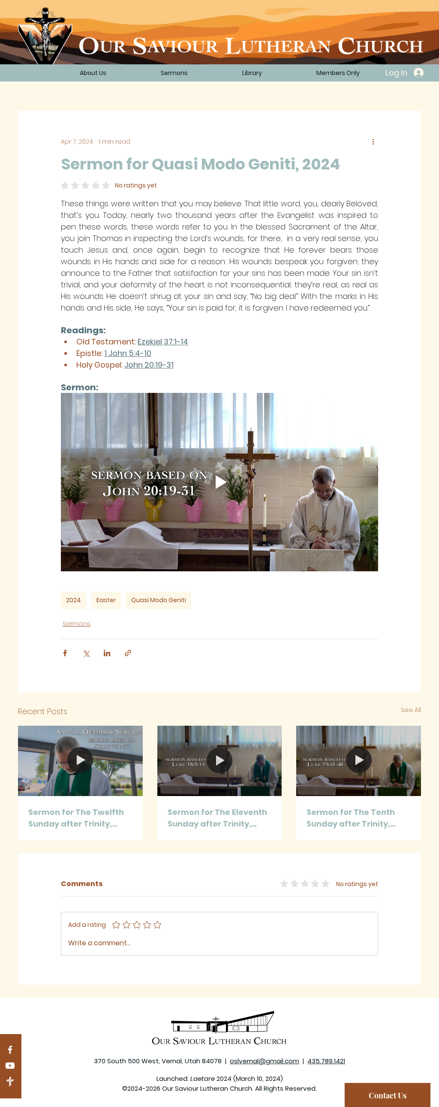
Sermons (76, 623)
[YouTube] (10, 1065)
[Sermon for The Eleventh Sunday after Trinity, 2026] (219, 761)
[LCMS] (10, 1081)
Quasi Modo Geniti (158, 600)
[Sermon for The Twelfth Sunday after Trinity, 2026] (80, 761)
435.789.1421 (326, 1060)
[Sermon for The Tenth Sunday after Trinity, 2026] (358, 761)
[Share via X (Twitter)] (86, 653)
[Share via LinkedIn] (107, 653)
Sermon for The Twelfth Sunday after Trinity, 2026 (76, 818)
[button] (252, 72)
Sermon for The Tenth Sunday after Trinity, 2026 (351, 818)
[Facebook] (10, 1049)
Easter (106, 600)
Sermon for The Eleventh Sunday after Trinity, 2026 (217, 818)
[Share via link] (128, 653)
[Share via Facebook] (65, 653)
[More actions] (373, 141)
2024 (73, 600)
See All (411, 710)
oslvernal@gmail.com (264, 1060)
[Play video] (219, 482)
